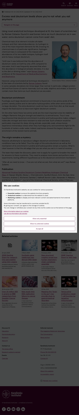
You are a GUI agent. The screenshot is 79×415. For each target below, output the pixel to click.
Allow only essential (40, 219)
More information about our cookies (16, 211)
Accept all (39, 229)
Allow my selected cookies (39, 224)
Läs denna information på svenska (15, 214)
